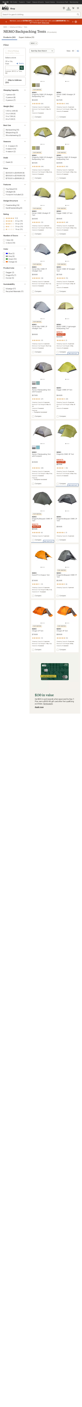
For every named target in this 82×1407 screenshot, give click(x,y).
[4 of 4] (44, 81)
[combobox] (41, 14)
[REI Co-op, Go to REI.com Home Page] (5, 8)
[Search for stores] (22, 68)
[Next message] (73, 21)
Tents (25, 27)
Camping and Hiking (16, 27)
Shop (12, 8)
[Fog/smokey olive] (34, 383)
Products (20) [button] (9, 37)
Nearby (21, 63)
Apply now (39, 707)
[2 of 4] (42, 81)
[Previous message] (6, 21)
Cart (73, 8)
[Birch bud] (34, 85)
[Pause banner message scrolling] (75, 21)
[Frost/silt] (38, 383)
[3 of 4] (43, 81)
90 (78, 50)
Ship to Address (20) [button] (13, 81)
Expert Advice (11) (26, 37)
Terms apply (48, 704)
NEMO (5, 27)
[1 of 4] (41, 81)
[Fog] (38, 85)
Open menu (78, 8)
